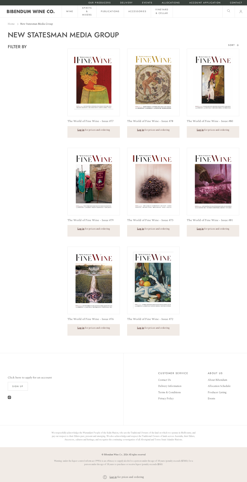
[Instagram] (9, 398)
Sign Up (17, 386)
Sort (231, 45)
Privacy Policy (166, 398)
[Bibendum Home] (31, 11)
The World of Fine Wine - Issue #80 (210, 121)
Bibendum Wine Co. (113, 454)
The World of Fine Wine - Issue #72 (150, 319)
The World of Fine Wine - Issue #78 (150, 121)
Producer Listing (217, 392)
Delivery (126, 2)
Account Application (205, 2)
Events (147, 2)
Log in (113, 477)
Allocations (171, 2)
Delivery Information (169, 386)
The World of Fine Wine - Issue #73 (150, 220)
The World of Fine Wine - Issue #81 (210, 220)
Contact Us (164, 380)
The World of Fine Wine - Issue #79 (90, 220)
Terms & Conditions (169, 392)
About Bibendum (217, 380)
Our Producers (99, 2)
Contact (236, 2)
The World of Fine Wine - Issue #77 (90, 121)
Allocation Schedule (219, 386)
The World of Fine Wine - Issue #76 (90, 319)
